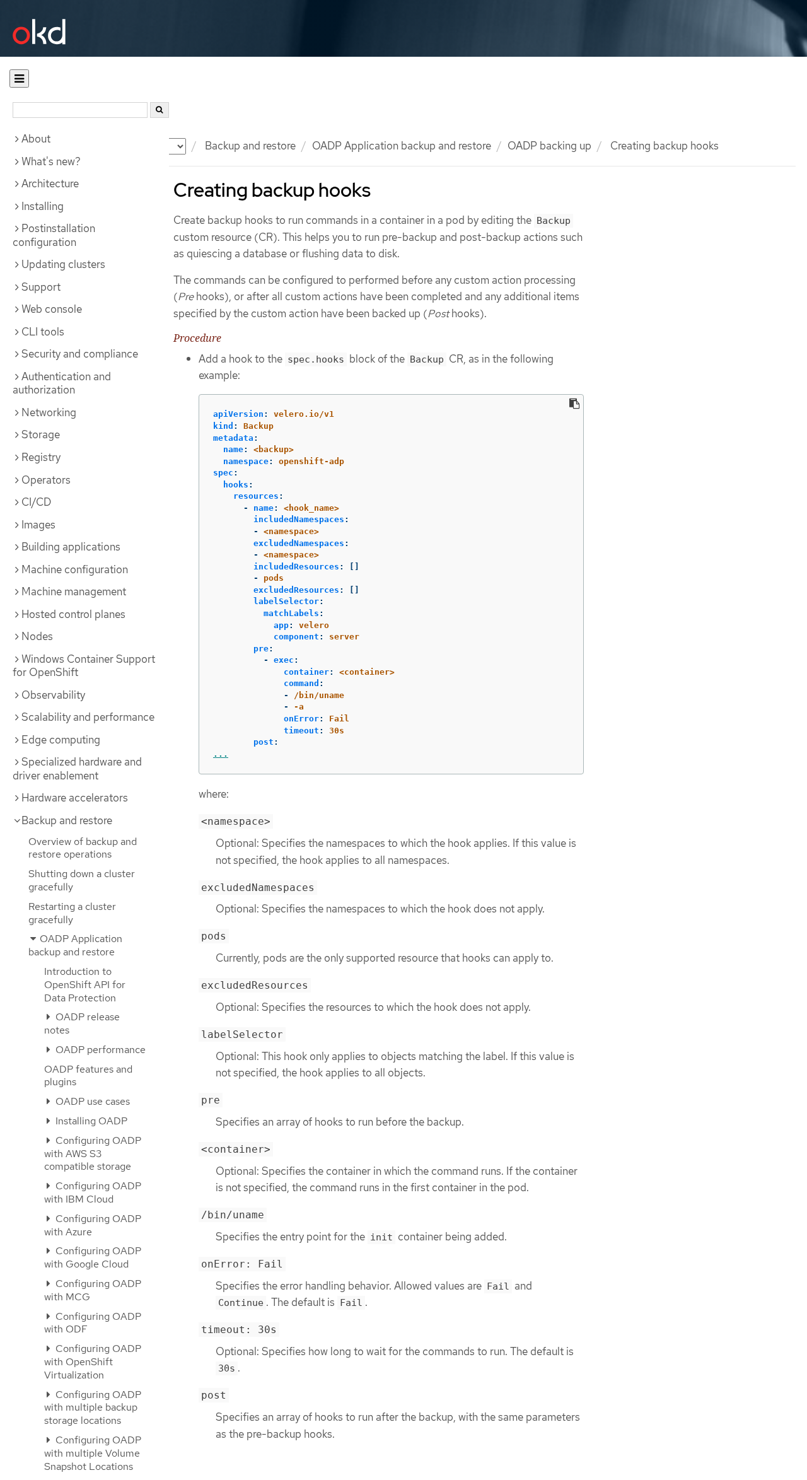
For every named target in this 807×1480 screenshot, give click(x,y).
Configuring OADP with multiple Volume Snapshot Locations (92, 1453)
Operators (46, 480)
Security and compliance (79, 354)
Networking (48, 412)
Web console (51, 309)
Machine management (73, 591)
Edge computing (60, 740)
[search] (159, 110)
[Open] (19, 78)
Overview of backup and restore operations (82, 848)
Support (41, 287)
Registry (41, 457)
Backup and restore (250, 146)
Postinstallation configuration (54, 235)
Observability (53, 695)
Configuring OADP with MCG (92, 1290)
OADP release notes (82, 1023)
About (35, 139)
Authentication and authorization (62, 383)
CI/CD (36, 502)
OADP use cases (91, 1101)
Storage (40, 434)
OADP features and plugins (88, 1076)
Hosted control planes (73, 614)
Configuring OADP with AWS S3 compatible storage (92, 1154)
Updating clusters (63, 264)
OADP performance (99, 1049)
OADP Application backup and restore (401, 146)
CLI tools (42, 332)
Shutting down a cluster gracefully (81, 880)
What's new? (51, 161)
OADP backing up (549, 146)
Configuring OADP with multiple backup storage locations (92, 1408)
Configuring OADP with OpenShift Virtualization (92, 1362)
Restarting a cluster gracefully (72, 913)
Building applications (70, 547)
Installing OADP (90, 1120)
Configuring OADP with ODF (92, 1323)
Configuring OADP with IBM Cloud (92, 1192)
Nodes (37, 636)
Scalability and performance (87, 717)
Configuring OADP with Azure (92, 1225)
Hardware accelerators (74, 798)
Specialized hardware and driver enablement (77, 769)
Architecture (50, 183)
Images (38, 525)
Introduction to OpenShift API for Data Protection (84, 985)
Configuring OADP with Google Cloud (92, 1257)
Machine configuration (74, 569)
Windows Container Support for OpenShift (84, 666)
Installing (42, 206)
